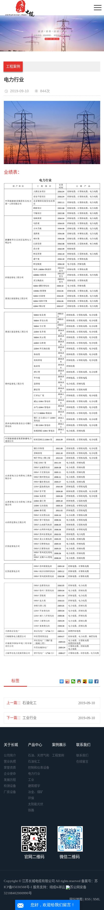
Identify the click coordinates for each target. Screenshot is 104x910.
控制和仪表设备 (38, 768)
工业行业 (29, 718)
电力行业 (34, 774)
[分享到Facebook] (96, 681)
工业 (31, 780)
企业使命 (10, 774)
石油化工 (29, 703)
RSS (88, 899)
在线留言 (82, 761)
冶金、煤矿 (35, 792)
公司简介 (10, 755)
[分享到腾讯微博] (91, 681)
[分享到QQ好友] (79, 681)
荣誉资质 (10, 768)
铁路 (31, 810)
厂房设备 (10, 792)
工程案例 (13, 66)
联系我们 (82, 755)
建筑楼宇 (34, 786)
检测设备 (10, 786)
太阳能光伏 (35, 804)
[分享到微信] (73, 681)
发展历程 (10, 780)
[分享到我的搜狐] (85, 681)
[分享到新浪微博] (67, 681)
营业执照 (10, 761)
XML (96, 899)
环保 (31, 798)
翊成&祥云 (57, 887)
